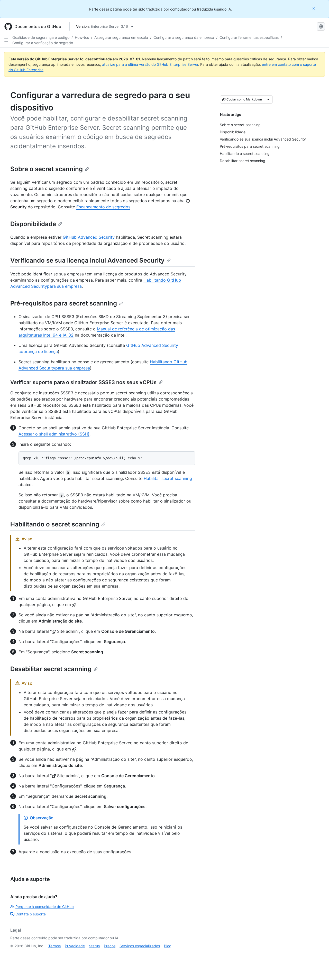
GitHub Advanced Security (89, 237)
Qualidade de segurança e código (40, 37)
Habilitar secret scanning (168, 478)
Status (94, 946)
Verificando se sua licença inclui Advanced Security (87, 260)
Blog (167, 946)
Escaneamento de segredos (103, 206)
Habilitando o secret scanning (54, 524)
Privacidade (75, 946)
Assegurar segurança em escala (121, 37)
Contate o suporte (30, 914)
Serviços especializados (140, 946)
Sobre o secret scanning (46, 169)
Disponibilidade (33, 224)
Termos (54, 946)
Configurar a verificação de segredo (42, 43)
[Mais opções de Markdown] (268, 99)
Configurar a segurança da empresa (183, 37)
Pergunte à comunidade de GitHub (44, 906)
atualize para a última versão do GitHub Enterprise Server (150, 64)
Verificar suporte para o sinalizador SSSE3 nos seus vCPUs (83, 382)
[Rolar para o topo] (318, 954)
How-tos (82, 37)
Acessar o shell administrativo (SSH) (54, 434)
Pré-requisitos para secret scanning (63, 303)
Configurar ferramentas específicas (249, 37)
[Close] (314, 8)
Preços (109, 946)
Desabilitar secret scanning (51, 669)
